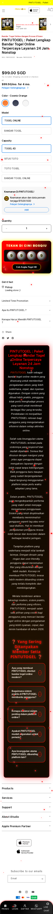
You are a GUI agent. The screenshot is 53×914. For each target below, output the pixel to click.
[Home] (20, 9)
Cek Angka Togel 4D (26, 267)
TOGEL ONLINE (12, 120)
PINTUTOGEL (18, 372)
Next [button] (50, 2)
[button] (3, 10)
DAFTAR (25, 909)
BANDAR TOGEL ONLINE (17, 178)
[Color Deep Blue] (15, 103)
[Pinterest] (13, 339)
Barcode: (20, 57)
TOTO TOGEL (11, 168)
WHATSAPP (36, 909)
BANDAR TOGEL (13, 130)
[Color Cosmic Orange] (5, 103)
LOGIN (15, 909)
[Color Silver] (25, 103)
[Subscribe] (42, 879)
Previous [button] (2, 2)
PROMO (5, 909)
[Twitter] (9, 339)
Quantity (6, 220)
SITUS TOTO (11, 158)
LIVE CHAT (46, 909)
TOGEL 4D (10, 148)
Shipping (16, 77)
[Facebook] (4, 339)
